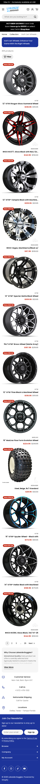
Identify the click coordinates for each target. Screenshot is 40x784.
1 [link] (7, 643)
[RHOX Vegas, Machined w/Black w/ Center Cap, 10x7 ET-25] (20, 224)
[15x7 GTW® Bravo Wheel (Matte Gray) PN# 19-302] (20, 321)
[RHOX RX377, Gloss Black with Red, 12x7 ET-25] (20, 128)
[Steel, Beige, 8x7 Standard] (20, 465)
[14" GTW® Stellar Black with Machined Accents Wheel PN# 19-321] (20, 561)
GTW (36, 101)
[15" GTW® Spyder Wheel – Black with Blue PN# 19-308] (20, 513)
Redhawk (34, 149)
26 (25, 643)
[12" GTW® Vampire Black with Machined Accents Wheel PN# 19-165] (20, 176)
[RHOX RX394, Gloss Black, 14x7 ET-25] (20, 609)
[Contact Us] (28, 9)
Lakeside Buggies (15, 777)
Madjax (35, 437)
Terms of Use (32, 738)
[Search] (35, 17)
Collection (14, 34)
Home (4, 34)
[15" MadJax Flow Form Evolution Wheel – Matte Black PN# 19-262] (20, 417)
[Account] (32, 9)
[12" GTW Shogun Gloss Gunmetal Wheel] (20, 80)
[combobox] (20, 17)
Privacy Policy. (8, 741)
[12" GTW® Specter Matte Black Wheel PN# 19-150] (20, 273)
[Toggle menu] (3, 9)
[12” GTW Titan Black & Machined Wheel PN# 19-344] (20, 369)
